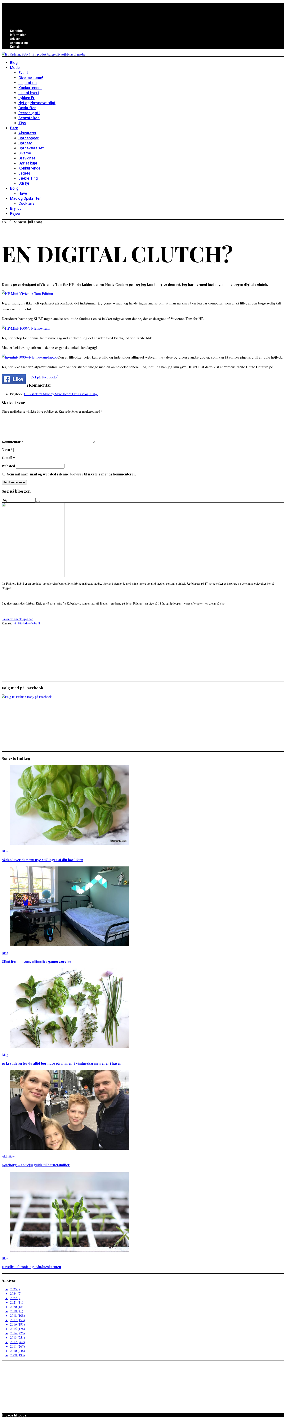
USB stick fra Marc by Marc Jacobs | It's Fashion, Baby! (61, 394)
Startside (16, 30)
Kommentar (12, 442)
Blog (5, 851)
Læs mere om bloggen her (17, 619)
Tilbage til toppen (15, 1415)
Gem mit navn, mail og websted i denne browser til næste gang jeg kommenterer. (71, 474)
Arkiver (15, 38)
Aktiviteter (9, 1156)
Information (18, 34)
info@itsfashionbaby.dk (27, 623)
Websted (8, 466)
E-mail (8, 458)
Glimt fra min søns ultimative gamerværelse (36, 961)
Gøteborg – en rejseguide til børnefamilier (36, 1165)
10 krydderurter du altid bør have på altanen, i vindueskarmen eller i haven (61, 1063)
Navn (7, 449)
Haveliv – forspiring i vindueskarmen (31, 1267)
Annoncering (19, 42)
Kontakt (15, 46)
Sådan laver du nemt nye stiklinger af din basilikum (42, 860)
